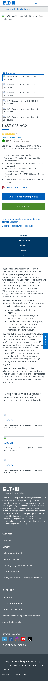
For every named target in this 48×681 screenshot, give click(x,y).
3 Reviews (5, 137)
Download (10, 73)
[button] (23, 206)
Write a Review (15, 137)
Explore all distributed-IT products (18, 225)
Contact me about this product (23, 196)
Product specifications (17, 187)
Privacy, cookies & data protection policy (21, 661)
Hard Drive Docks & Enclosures (17, 9)
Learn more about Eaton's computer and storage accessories (21, 220)
